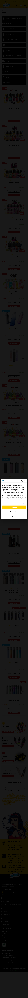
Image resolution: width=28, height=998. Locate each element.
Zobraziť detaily (20, 503)
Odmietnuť (14, 516)
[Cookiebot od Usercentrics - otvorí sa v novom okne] (20, 481)
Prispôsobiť (13, 511)
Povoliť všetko (14, 507)
